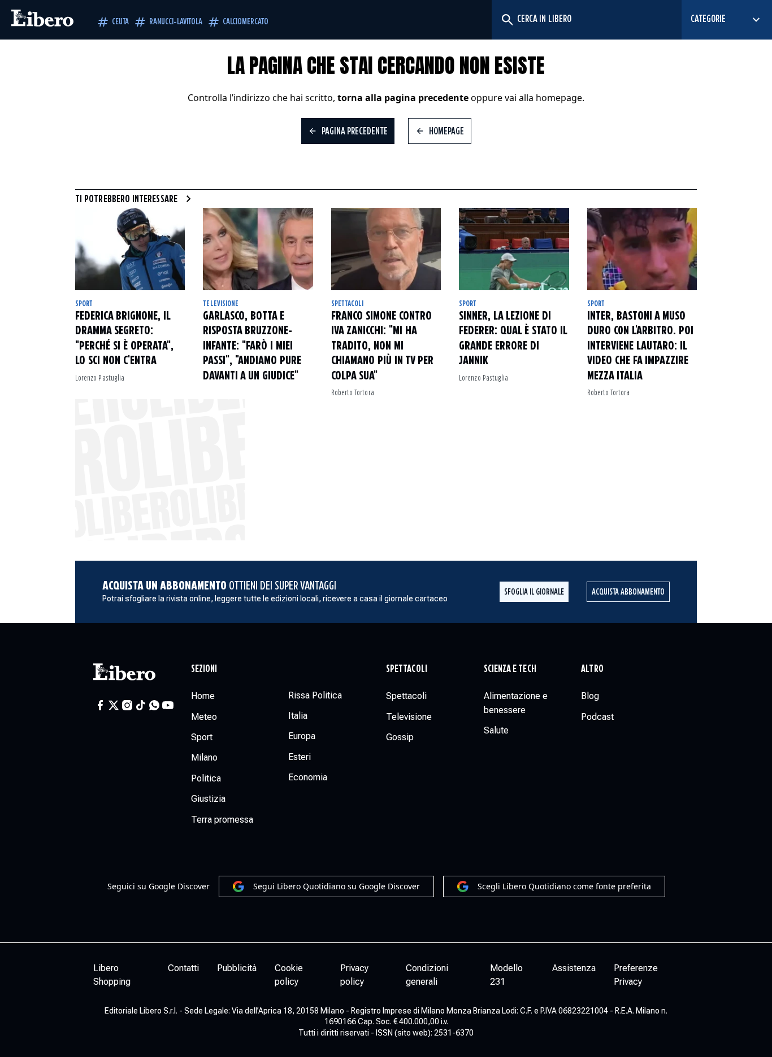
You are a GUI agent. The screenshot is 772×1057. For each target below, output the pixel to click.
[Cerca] (507, 20)
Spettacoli (347, 303)
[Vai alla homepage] (42, 20)
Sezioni (204, 669)
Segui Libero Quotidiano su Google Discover (336, 886)
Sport (84, 303)
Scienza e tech (510, 669)
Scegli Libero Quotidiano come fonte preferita (564, 886)
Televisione (220, 303)
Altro (592, 669)
